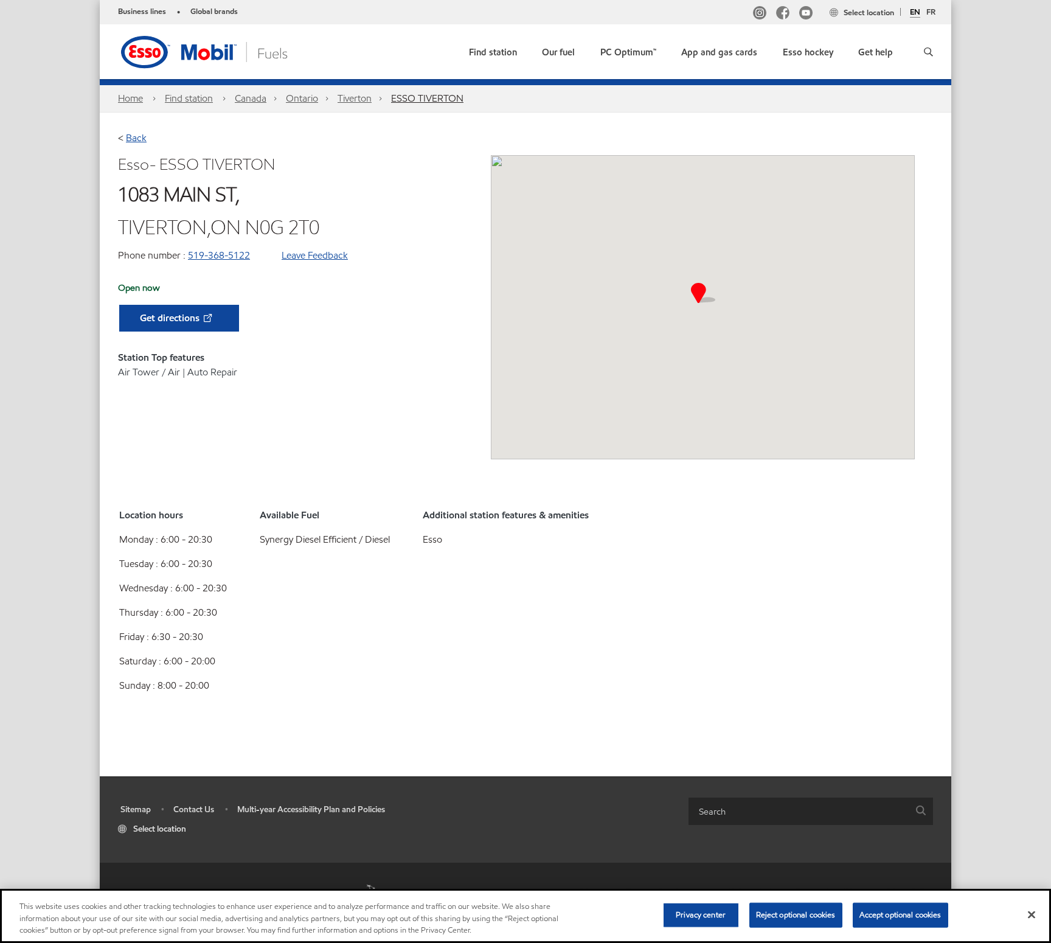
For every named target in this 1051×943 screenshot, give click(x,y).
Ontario (302, 98)
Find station (189, 98)
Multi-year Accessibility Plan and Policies (311, 809)
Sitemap (135, 809)
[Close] (1031, 914)
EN (915, 13)
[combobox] (811, 811)
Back (136, 137)
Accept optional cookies (900, 914)
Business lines (142, 11)
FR (930, 12)
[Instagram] (759, 14)
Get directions (171, 317)
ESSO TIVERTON (427, 98)
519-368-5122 (219, 255)
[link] (493, 50)
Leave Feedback (315, 255)
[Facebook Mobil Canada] (783, 14)
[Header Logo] (223, 50)
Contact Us (193, 809)
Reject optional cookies (796, 914)
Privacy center (701, 914)
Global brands (214, 11)
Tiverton (355, 98)
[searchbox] (799, 811)
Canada (250, 98)
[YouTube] (806, 14)
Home (130, 98)
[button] (928, 51)
